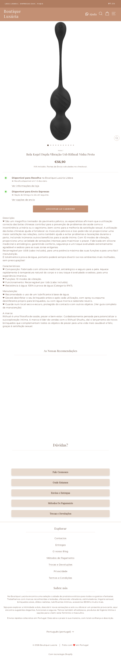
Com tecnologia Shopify (61, 654)
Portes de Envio (55, 167)
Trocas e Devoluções (60, 513)
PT (109, 4)
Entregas (60, 544)
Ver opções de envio (23, 199)
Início (60, 150)
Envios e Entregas (60, 492)
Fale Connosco (60, 472)
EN (113, 4)
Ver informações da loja (25, 185)
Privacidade (60, 571)
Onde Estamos (60, 482)
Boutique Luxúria (12, 14)
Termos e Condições (60, 577)
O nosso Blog (60, 551)
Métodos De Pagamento (60, 503)
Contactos (60, 538)
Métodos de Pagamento (60, 558)
